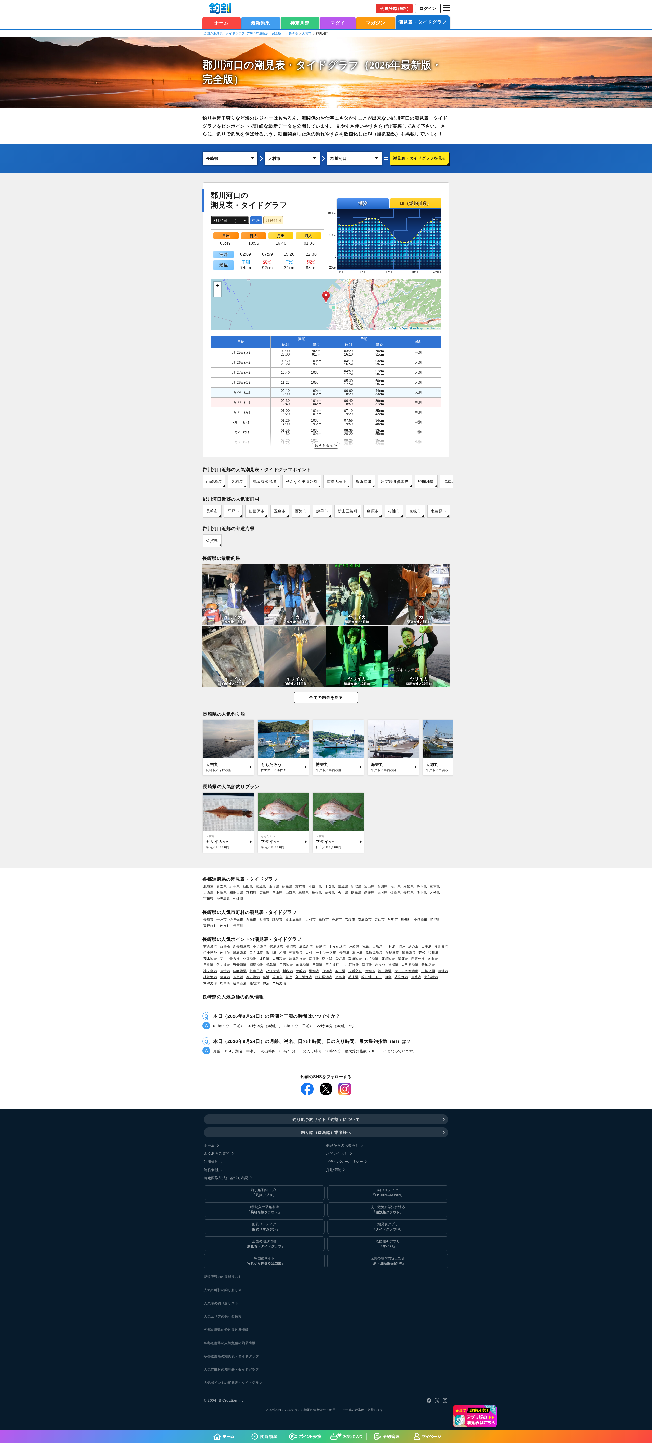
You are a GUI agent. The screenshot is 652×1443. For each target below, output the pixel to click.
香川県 (343, 892)
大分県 (435, 892)
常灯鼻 (340, 959)
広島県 (264, 892)
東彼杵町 (210, 926)
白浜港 (327, 971)
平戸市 (233, 511)
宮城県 (261, 886)
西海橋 (225, 946)
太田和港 (279, 959)
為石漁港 (253, 977)
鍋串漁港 (409, 953)
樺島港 (271, 965)
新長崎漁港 (241, 946)
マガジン (375, 22)
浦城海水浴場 (264, 481)
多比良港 (441, 946)
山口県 (291, 892)
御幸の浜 (451, 481)
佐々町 (225, 926)
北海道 (208, 886)
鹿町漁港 (388, 959)
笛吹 (289, 977)
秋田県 (248, 886)
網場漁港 (256, 965)
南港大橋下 (337, 481)
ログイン (427, 8)
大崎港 (301, 971)
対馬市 (393, 919)
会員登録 (395, 8)
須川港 (433, 953)
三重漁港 (296, 953)
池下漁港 (385, 971)
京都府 (251, 892)
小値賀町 (421, 919)
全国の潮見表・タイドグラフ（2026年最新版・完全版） (243, 33)
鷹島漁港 (240, 953)
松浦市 (394, 511)
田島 (388, 977)
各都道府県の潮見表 (219, 1356)
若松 (421, 953)
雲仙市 (379, 919)
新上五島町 (348, 511)
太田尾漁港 (410, 965)
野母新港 (240, 965)
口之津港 (256, 953)
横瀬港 (353, 977)
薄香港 (416, 977)
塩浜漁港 (364, 481)
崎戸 (402, 946)
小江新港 (273, 971)
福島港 (321, 946)
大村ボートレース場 (320, 953)
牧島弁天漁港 (372, 946)
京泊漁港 (371, 959)
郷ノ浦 (327, 959)
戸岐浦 (354, 946)
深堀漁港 (392, 953)
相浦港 (443, 971)
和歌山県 (236, 892)
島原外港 (418, 959)
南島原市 (438, 511)
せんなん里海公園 (301, 481)
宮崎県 (208, 899)
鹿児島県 (223, 899)
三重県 (435, 886)
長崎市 (212, 511)
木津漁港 (210, 983)
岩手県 (234, 886)
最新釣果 (260, 22)
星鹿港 (403, 959)
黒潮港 (314, 971)
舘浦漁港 (276, 946)
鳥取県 (303, 892)
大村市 (307, 33)
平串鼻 (340, 977)
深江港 (367, 965)
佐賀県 (212, 540)
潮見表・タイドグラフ (422, 22)
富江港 (314, 959)
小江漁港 (352, 965)
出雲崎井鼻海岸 (395, 481)
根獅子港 (256, 971)
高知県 (330, 892)
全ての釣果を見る (326, 697)
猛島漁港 (240, 983)
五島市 (280, 511)
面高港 (225, 977)
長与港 (344, 953)
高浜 (266, 977)
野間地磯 (426, 481)
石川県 (382, 886)
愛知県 (408, 886)
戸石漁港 (286, 965)
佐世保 (225, 953)
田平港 (426, 946)
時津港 (225, 971)
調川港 (271, 953)
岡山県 (277, 892)
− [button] (218, 293)
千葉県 (330, 886)
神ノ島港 (210, 971)
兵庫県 (221, 892)
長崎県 (293, 33)
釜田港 (340, 971)
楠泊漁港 (210, 977)
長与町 (238, 926)
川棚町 (406, 919)
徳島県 (356, 892)
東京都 (300, 886)
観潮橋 (370, 971)
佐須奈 (277, 977)
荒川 (223, 959)
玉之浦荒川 (334, 965)
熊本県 (422, 892)
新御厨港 (428, 965)
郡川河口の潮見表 (243, 65)
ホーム (221, 22)
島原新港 (306, 946)
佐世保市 (256, 511)
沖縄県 (238, 899)
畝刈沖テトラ (371, 977)
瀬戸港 (357, 953)
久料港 (237, 481)
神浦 (266, 983)
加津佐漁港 (297, 959)
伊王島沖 (210, 953)
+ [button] (218, 285)
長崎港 (291, 946)
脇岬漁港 (240, 971)
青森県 (221, 886)
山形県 (274, 886)
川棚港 (390, 946)
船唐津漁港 (374, 953)
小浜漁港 (260, 946)
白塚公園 (428, 971)
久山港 (433, 959)
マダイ (338, 22)
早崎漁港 (279, 983)
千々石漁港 (337, 946)
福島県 (287, 886)
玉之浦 (238, 977)
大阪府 (208, 892)
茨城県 (343, 886)
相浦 (282, 953)
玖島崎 (225, 983)
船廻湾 (255, 983)
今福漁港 (249, 959)
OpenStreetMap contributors (421, 328)
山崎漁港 (214, 481)
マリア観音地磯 (407, 971)
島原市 (373, 511)
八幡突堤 (355, 971)
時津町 (435, 919)
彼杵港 (264, 959)
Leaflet (391, 328)
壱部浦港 (431, 977)
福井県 (395, 886)
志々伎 (380, 965)
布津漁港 (302, 965)
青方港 (234, 959)
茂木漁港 (210, 959)
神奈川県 (300, 22)
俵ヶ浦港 (223, 965)
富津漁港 (355, 959)
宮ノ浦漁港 (304, 977)
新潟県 (356, 886)
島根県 (317, 892)
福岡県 (382, 892)
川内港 (288, 971)
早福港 (317, 965)
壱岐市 (415, 511)
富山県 (369, 886)
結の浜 (413, 946)
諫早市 (322, 511)
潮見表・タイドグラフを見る (419, 158)
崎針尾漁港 (323, 977)
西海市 (301, 511)
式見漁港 (401, 977)
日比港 (208, 965)
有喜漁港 (210, 946)
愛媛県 (369, 892)
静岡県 (422, 886)
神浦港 (393, 965)
